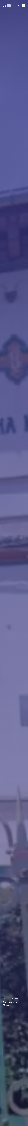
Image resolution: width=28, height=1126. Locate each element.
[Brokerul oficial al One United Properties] (3, 6)
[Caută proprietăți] (19, 5)
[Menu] (23, 5)
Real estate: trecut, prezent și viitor (12, 998)
